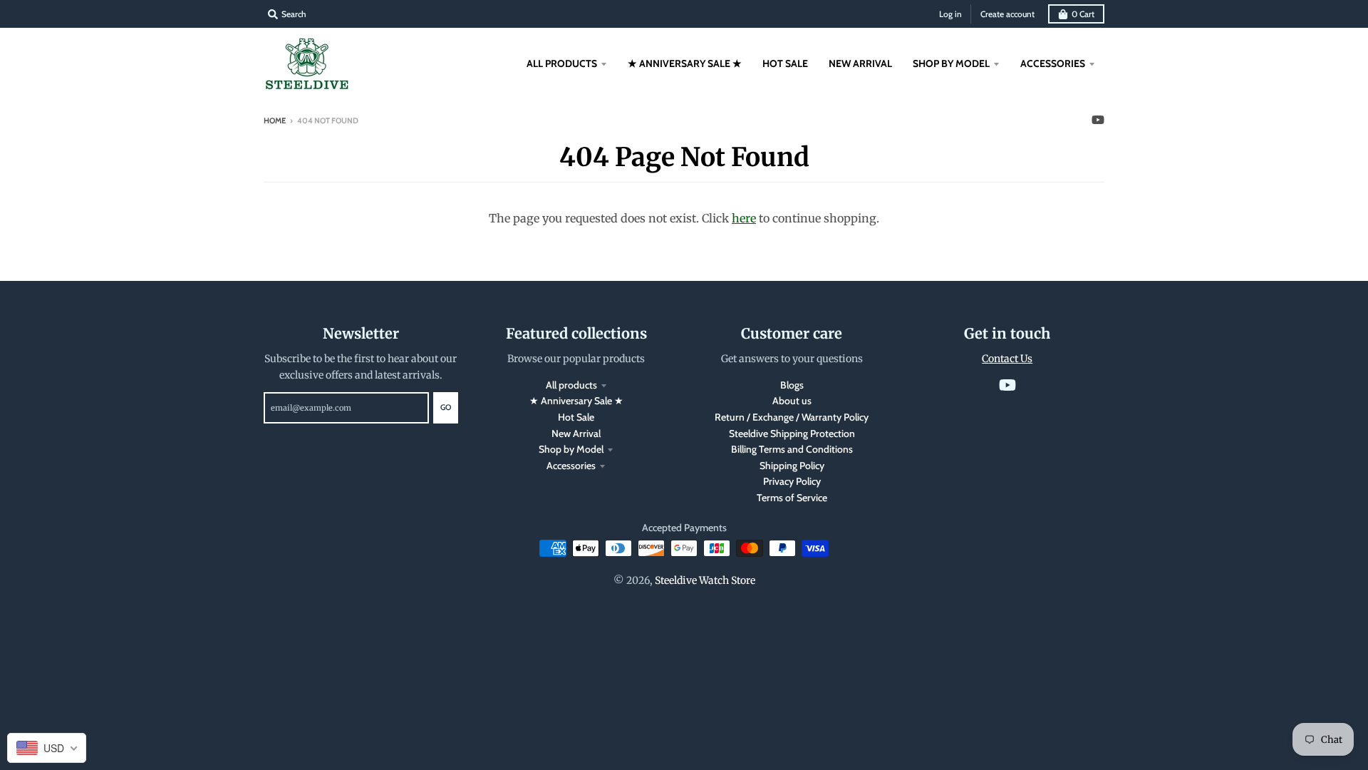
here (744, 218)
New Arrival (576, 433)
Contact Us (1007, 358)
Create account (1007, 14)
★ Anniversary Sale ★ (576, 400)
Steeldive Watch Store (705, 580)
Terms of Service (792, 497)
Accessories (571, 465)
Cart (1083, 14)
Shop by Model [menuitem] (951, 63)
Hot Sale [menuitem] (785, 63)
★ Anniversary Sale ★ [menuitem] (685, 63)
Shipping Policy (792, 465)
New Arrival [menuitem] (860, 63)
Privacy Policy (792, 481)
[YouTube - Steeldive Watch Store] (1098, 119)
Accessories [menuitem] (1052, 63)
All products (571, 385)
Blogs (792, 385)
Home (275, 120)
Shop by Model (571, 449)
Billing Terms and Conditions (792, 449)
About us (792, 400)
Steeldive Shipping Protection (792, 433)
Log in (950, 14)
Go (445, 407)
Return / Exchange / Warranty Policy (792, 417)
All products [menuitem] (562, 63)
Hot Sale (576, 417)
